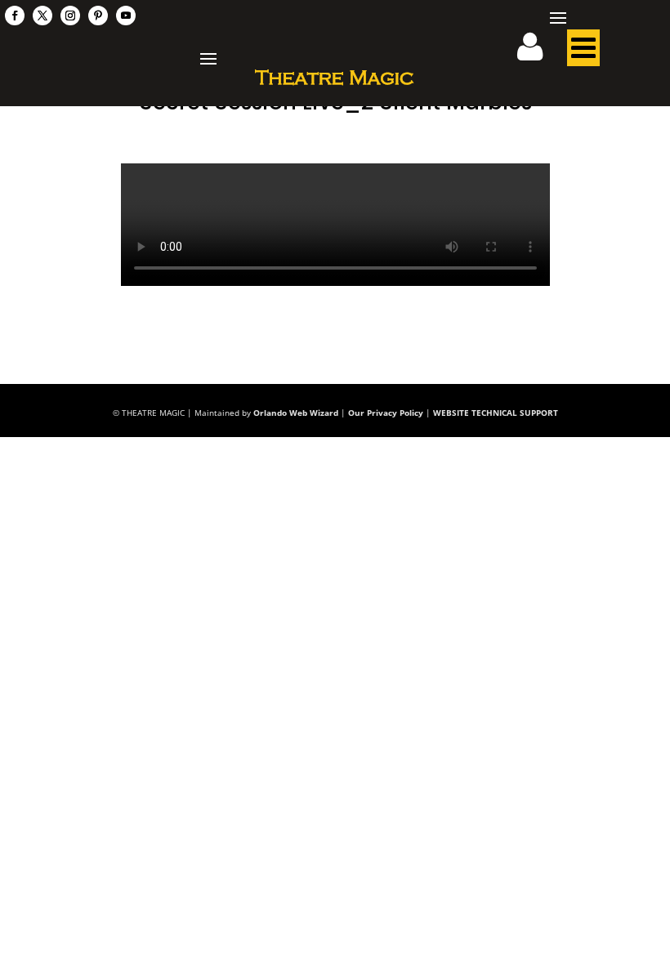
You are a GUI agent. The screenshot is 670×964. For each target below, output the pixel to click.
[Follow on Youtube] (126, 15)
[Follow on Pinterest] (98, 15)
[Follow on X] (42, 15)
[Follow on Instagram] (70, 15)
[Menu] (583, 52)
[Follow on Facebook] (15, 15)
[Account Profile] (540, 52)
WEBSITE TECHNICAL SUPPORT (495, 412)
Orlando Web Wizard (295, 412)
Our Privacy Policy (385, 412)
